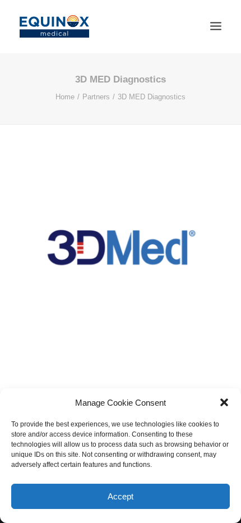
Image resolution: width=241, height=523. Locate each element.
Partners (96, 97)
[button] (224, 402)
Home (65, 97)
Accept (120, 496)
